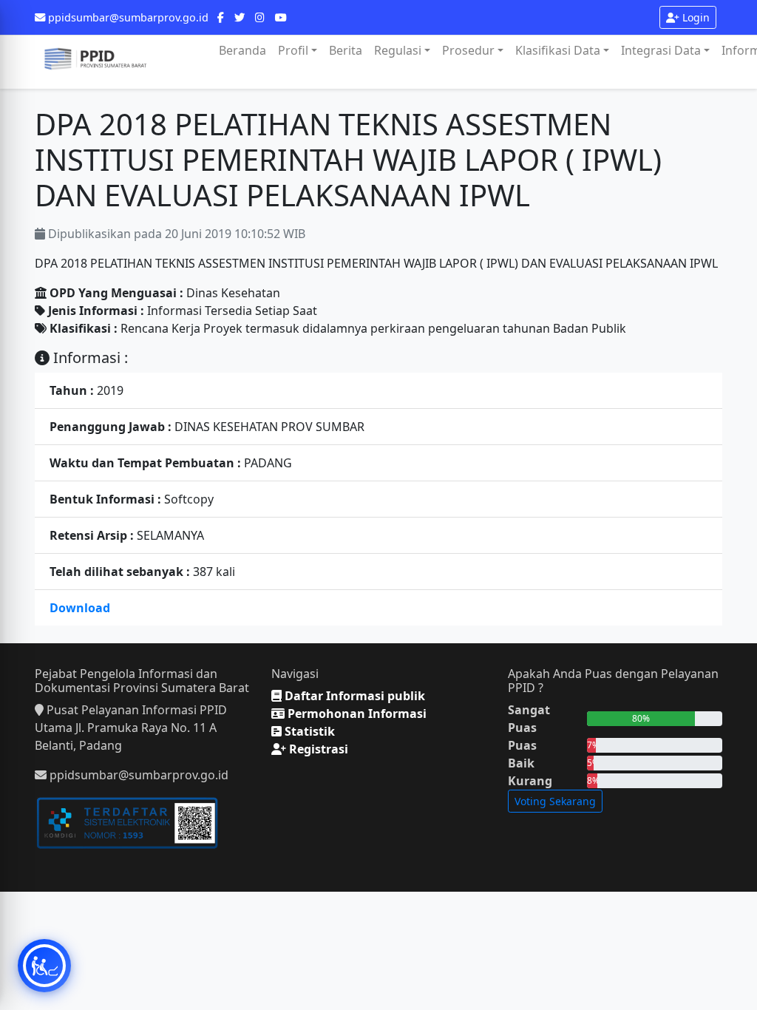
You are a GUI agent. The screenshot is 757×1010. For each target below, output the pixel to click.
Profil (293, 50)
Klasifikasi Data (557, 50)
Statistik (308, 731)
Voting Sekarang (555, 801)
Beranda (242, 50)
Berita (345, 50)
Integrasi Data (661, 50)
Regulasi (397, 50)
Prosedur (468, 50)
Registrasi (317, 749)
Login (694, 17)
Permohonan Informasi (356, 713)
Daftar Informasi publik (353, 696)
